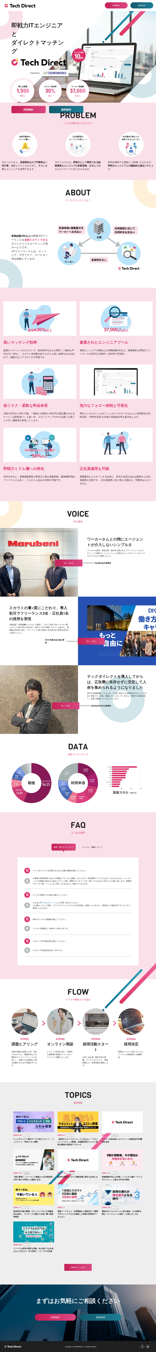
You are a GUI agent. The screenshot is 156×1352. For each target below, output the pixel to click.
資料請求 (141, 5)
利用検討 (116, 5)
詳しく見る (68, 563)
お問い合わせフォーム (47, 902)
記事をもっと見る (78, 1267)
